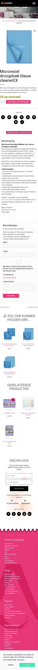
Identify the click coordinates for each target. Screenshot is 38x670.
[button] (34, 31)
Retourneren (8, 638)
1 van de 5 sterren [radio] (4, 277)
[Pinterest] (19, 514)
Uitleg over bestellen (10, 633)
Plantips (7, 583)
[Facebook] (8, 514)
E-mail (5, 251)
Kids (5, 552)
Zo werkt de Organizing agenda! (14, 613)
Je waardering (8, 275)
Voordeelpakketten (10, 563)
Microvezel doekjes (10, 554)
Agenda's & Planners (11, 546)
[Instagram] (14, 514)
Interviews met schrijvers (12, 578)
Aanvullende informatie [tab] (24, 132)
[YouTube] (24, 514)
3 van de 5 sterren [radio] (9, 277)
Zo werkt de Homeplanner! (13, 611)
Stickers (7, 558)
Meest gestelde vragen (11, 629)
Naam (5, 242)
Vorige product (4, 307)
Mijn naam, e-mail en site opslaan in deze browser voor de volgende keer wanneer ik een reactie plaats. (18, 269)
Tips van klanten (9, 593)
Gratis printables (9, 615)
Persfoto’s (7, 618)
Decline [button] (10, 665)
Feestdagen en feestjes (12, 576)
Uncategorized (9, 561)
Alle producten (11, 21)
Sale (5, 556)
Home (4, 21)
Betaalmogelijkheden (11, 631)
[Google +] (29, 514)
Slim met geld (8, 585)
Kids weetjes (8, 580)
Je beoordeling (8, 282)
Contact (7, 646)
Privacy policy (8, 648)
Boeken (6, 550)
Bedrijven (7, 609)
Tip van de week (9, 587)
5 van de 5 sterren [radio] (15, 277)
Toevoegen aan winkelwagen (18, 102)
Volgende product (32, 307)
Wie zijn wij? (8, 605)
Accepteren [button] (27, 665)
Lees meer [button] (20, 660)
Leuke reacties (9, 607)
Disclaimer (7, 644)
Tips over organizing (10, 591)
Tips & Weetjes (9, 589)
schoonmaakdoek (8, 200)
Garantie (7, 640)
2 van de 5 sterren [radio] (7, 277)
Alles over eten (9, 574)
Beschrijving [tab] (11, 132)
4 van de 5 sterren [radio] (12, 277)
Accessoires (8, 543)
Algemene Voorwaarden (12, 642)
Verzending (8, 635)
